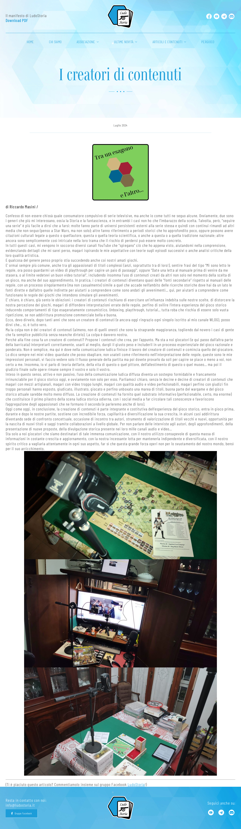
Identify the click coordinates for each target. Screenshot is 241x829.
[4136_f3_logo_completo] (120, 6)
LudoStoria (136, 784)
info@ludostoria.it (20, 805)
